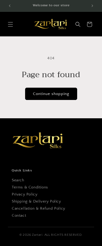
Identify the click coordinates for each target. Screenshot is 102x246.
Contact (19, 215)
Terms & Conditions (30, 187)
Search (18, 180)
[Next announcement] (92, 6)
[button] (10, 24)
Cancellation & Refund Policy (38, 208)
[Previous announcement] (9, 6)
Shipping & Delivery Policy (36, 201)
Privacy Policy (24, 194)
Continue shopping (51, 94)
